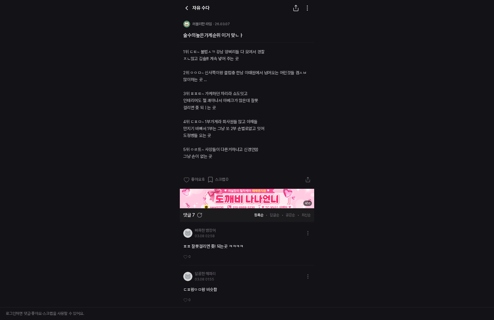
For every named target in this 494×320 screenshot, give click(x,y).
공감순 (290, 215)
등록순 (258, 215)
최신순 (306, 215)
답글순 (274, 215)
